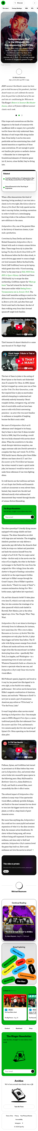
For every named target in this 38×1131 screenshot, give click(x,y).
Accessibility (19, 1119)
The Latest (6, 8)
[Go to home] (3, 3)
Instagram (18, 1123)
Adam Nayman (11, 936)
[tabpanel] (19, 183)
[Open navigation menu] (35, 3)
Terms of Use (9, 1116)
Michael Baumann (19, 77)
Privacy (17, 1116)
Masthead (19, 1028)
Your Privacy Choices (26, 1116)
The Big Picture (9, 1017)
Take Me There (19, 1107)
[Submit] (32, 517)
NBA (26, 8)
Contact (7, 1028)
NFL (32, 8)
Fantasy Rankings (17, 8)
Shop (30, 1028)
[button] (19, 3)
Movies (19, 35)
